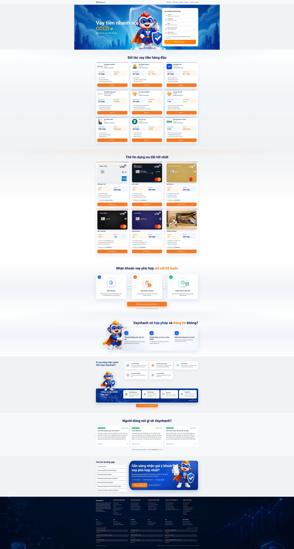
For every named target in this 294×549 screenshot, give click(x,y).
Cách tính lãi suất (134, 523)
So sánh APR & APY (117, 523)
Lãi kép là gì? (133, 524)
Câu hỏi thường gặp (117, 514)
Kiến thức (181, 2)
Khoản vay (169, 2)
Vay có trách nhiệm (152, 506)
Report (192, 2)
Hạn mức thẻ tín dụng (187, 523)
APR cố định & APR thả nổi (118, 524)
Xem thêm (98, 532)
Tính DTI (184, 512)
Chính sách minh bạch (135, 508)
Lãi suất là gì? (133, 521)
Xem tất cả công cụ (193, 400)
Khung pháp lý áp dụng (170, 508)
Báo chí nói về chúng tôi (118, 508)
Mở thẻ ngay (111, 204)
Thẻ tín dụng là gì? (186, 521)
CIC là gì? (98, 521)
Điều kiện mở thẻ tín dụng (188, 524)
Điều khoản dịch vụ (169, 504)
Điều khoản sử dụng (185, 36)
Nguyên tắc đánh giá (135, 504)
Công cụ (186, 2)
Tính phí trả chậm (186, 511)
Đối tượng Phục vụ (116, 509)
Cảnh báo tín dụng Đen (152, 508)
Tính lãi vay (185, 504)
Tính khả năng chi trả (187, 509)
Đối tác (114, 506)
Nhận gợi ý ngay (138, 485)
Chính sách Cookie (169, 506)
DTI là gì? (150, 521)
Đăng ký (112, 85)
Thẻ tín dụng (175, 2)
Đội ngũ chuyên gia (117, 504)
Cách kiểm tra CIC (99, 523)
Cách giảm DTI (151, 524)
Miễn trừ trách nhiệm (152, 509)
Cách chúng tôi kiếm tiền (153, 504)
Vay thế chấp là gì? (168, 523)
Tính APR (185, 514)
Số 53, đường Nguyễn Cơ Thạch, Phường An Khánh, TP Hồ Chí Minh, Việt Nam (182, 545)
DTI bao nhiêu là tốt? (152, 523)
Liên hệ (196, 2)
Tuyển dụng (115, 512)
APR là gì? (115, 521)
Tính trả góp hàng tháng (188, 508)
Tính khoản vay (186, 503)
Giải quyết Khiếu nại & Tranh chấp (172, 509)
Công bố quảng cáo (152, 503)
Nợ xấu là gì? (98, 524)
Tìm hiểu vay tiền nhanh (154, 485)
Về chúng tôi (115, 503)
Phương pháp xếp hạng (135, 509)
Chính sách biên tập (135, 503)
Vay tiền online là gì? (169, 524)
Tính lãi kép (185, 506)
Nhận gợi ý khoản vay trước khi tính (146, 405)
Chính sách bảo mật (176, 36)
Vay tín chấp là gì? (168, 521)
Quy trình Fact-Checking (135, 506)
